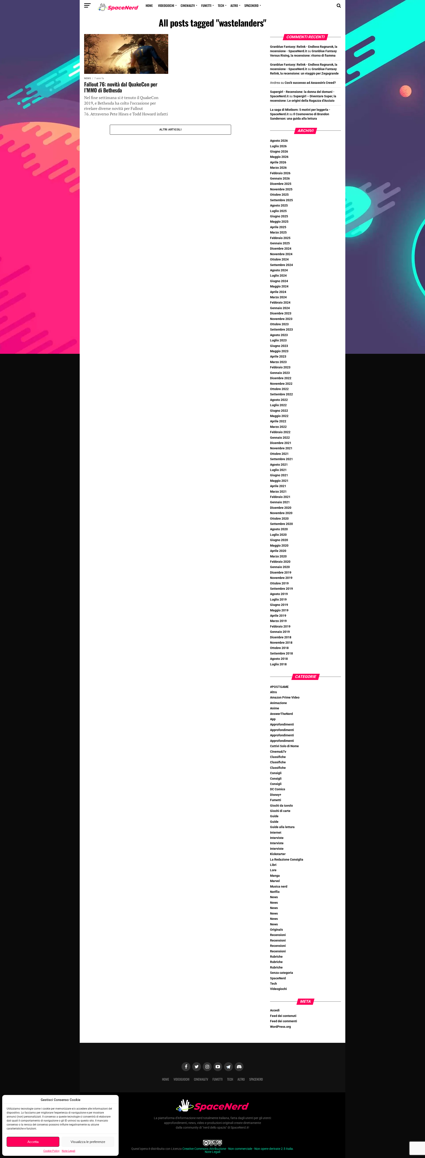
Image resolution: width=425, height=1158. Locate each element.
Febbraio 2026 (280, 173)
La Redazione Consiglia (286, 859)
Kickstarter (278, 854)
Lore (273, 870)
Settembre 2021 (281, 459)
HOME (149, 5)
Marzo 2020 (278, 556)
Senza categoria (281, 973)
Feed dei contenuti (283, 1016)
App (273, 719)
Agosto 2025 (279, 205)
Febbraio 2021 (280, 497)
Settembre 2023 (281, 329)
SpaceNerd (251, 5)
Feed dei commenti (283, 1021)
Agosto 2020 (279, 529)
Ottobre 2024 (279, 259)
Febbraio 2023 (280, 367)
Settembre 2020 (281, 524)
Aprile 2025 (278, 227)
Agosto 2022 (279, 400)
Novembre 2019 (281, 578)
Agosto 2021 (279, 465)
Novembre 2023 (281, 319)
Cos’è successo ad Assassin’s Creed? (310, 83)
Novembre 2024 (281, 254)
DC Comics (277, 789)
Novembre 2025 (281, 189)
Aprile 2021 (278, 486)
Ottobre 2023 (279, 324)
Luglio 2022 (278, 405)
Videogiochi (166, 5)
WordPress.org (280, 1027)
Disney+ (275, 795)
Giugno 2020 (279, 540)
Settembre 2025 (281, 200)
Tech (221, 5)
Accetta (33, 1142)
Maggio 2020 (279, 545)
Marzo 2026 (278, 168)
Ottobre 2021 (279, 454)
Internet (275, 833)
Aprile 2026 (278, 162)
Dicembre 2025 (280, 184)
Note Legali (68, 1150)
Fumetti (206, 5)
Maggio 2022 (279, 416)
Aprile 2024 (278, 292)
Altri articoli (170, 129)
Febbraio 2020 (280, 562)
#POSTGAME (279, 687)
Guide (274, 816)
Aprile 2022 (278, 421)
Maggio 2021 (279, 481)
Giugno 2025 (279, 216)
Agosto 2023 (279, 335)
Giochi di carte (280, 811)
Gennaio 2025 (280, 243)
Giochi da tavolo (281, 806)
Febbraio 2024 (280, 302)
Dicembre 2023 (280, 313)
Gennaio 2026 (280, 178)
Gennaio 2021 (280, 502)
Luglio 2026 (278, 146)
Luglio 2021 (278, 470)
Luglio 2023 (278, 340)
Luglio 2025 (278, 211)
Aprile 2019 (278, 616)
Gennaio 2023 (280, 373)
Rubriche (276, 957)
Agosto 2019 (279, 594)
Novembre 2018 (281, 643)
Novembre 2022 (281, 384)
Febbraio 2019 (280, 626)
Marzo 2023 (278, 362)
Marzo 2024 (278, 297)
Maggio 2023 (279, 351)
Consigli (276, 773)
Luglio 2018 (278, 664)
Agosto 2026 (279, 141)
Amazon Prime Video (284, 697)
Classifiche (278, 757)
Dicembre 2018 (280, 637)
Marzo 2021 (278, 492)
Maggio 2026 (279, 157)
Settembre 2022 (281, 394)
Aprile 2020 (278, 551)
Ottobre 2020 (279, 519)
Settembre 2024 (281, 265)
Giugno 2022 (279, 411)
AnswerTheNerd (281, 714)
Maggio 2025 (279, 222)
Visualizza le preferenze (88, 1142)
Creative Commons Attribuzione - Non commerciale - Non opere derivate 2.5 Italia (237, 1149)
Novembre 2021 (281, 448)
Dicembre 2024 (280, 249)
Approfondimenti (282, 724)
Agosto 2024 (279, 270)
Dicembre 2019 (280, 572)
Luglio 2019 (278, 599)
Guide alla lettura (282, 827)
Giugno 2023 (279, 346)
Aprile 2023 (278, 356)
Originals (276, 930)
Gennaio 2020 (280, 567)
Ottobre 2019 (279, 583)
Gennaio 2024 (280, 308)
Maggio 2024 (279, 286)
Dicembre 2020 (280, 508)
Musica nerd (278, 886)
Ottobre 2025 (279, 195)
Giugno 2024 (279, 281)
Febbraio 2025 (280, 238)
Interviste (277, 838)
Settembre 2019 (281, 589)
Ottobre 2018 (279, 648)
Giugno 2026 (279, 151)
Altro (234, 5)
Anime (274, 708)
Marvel (275, 881)
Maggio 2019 (279, 610)
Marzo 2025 (278, 232)
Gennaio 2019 (280, 632)
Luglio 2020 (278, 535)
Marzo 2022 (278, 427)
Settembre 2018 (281, 653)
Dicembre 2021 (280, 443)
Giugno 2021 (279, 475)
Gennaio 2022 (280, 438)
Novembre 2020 (281, 513)
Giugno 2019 (279, 605)
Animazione (278, 703)
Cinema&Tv (188, 5)
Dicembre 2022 (280, 378)
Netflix (275, 892)
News (274, 897)
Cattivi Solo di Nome (284, 746)
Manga (275, 876)
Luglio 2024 (278, 276)
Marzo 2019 (278, 621)
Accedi (275, 1010)
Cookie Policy (51, 1150)
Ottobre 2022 (279, 389)
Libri (273, 865)
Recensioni (278, 935)
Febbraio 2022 (280, 432)
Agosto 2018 (279, 659)
